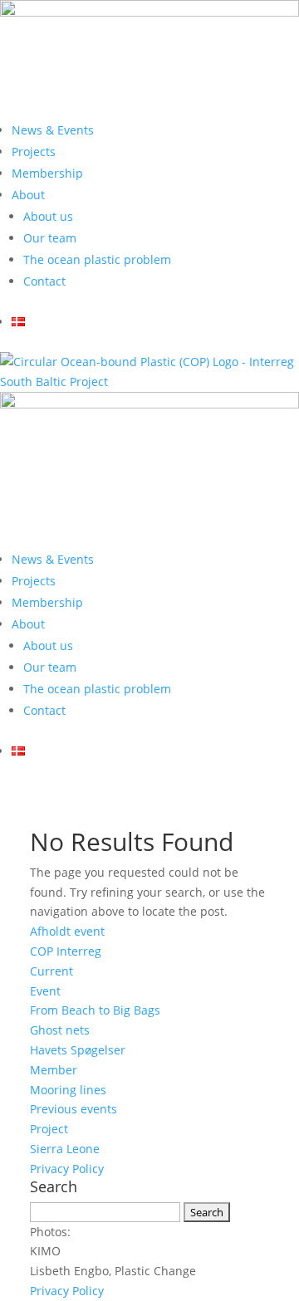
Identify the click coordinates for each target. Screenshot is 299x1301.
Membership (47, 173)
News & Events (53, 130)
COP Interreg (65, 951)
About (28, 195)
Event (45, 991)
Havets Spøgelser (77, 1050)
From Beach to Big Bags (95, 1010)
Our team (49, 238)
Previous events (73, 1109)
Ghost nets (60, 1030)
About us (48, 216)
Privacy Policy (67, 1168)
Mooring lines (68, 1090)
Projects (34, 151)
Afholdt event (67, 931)
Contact (44, 281)
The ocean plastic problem (97, 259)
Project (49, 1129)
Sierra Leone (65, 1149)
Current (51, 971)
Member (53, 1070)
